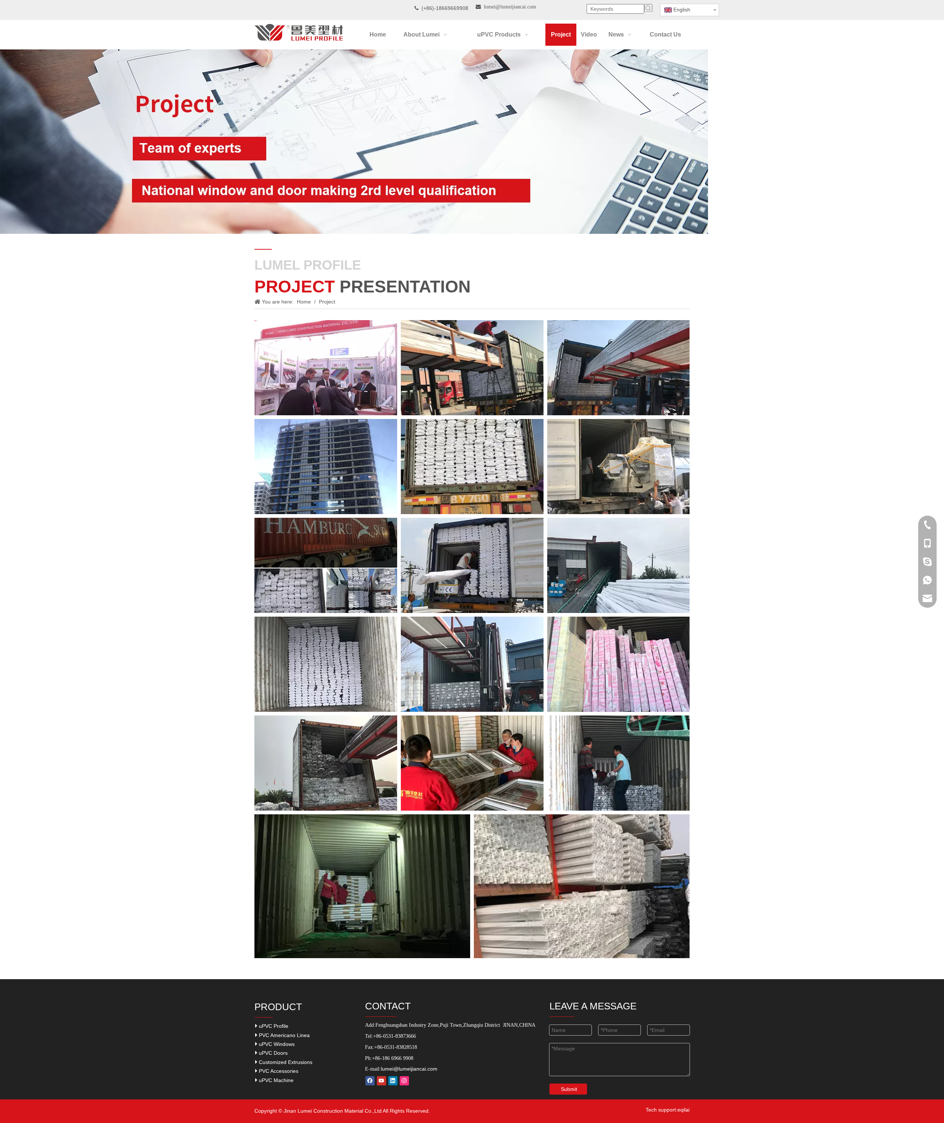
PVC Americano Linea (283, 1035)
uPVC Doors (272, 1053)
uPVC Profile (272, 1026)
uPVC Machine (275, 1080)
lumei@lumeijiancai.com (409, 1069)
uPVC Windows (276, 1044)
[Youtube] (381, 1080)
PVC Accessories (277, 1071)
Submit (569, 1089)
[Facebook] (370, 1080)
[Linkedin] (393, 1080)
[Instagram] (404, 1080)
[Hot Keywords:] (648, 8)
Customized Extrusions (284, 1062)
